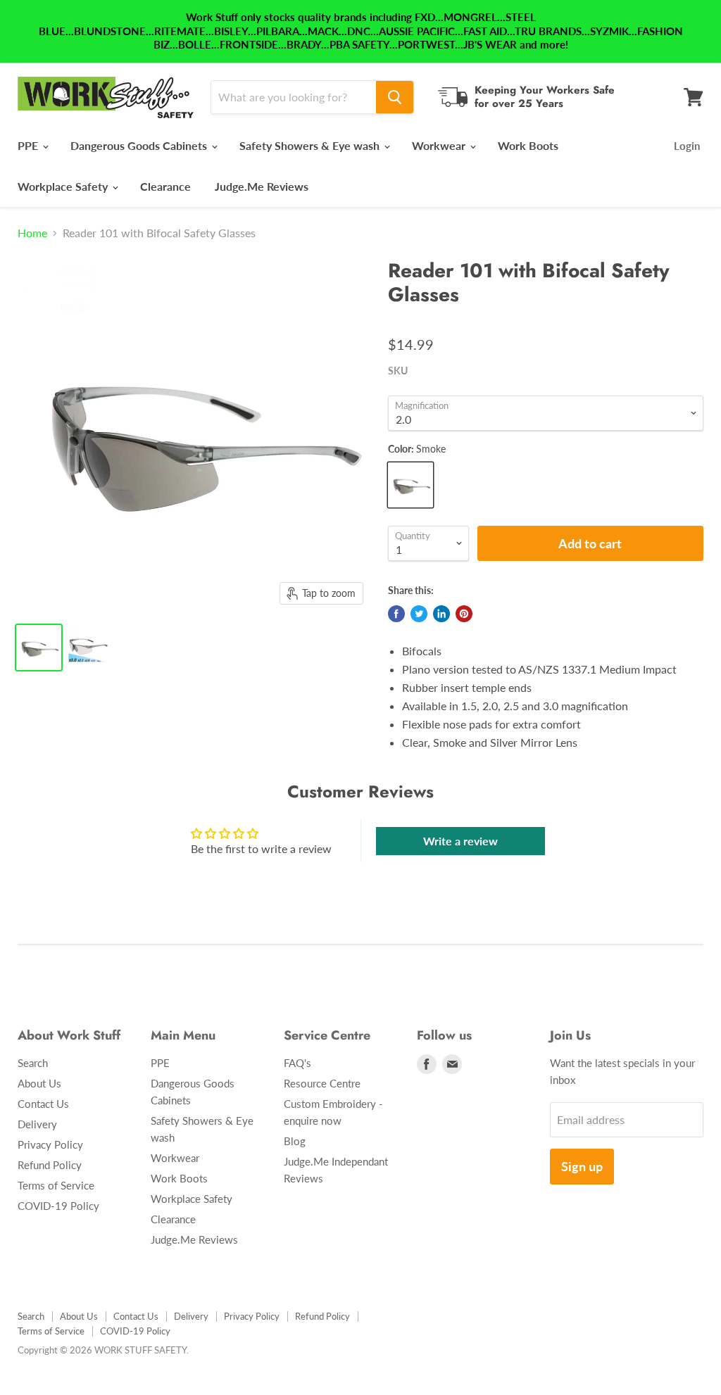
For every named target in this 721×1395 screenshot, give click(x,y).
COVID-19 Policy (58, 1205)
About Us (39, 1083)
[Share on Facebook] (396, 613)
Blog (295, 1141)
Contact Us (43, 1103)
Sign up (582, 1166)
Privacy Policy (50, 1144)
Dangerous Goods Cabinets (140, 145)
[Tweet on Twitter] (418, 613)
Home (32, 233)
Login (687, 145)
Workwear (440, 145)
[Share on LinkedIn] (441, 613)
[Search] (394, 97)
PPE (29, 145)
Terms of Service (56, 1185)
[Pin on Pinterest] (464, 613)
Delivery (37, 1124)
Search (33, 1062)
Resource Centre (322, 1083)
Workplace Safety (64, 186)
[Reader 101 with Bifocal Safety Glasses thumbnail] (38, 647)
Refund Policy (50, 1165)
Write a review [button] (460, 840)
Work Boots (528, 145)
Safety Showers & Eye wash (310, 145)
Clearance (165, 186)
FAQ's (297, 1062)
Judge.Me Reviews (261, 186)
